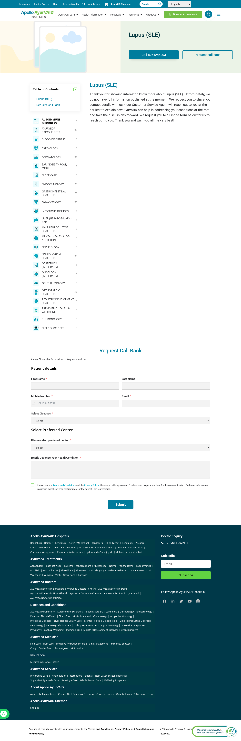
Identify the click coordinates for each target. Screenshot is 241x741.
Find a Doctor (41, 4)
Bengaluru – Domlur (41, 542)
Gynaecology (100, 616)
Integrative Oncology (121, 616)
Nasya (112, 565)
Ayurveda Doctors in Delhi (112, 588)
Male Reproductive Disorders (135, 620)
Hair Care (48, 643)
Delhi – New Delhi (40, 547)
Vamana (48, 575)
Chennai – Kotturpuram (70, 552)
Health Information (92, 14)
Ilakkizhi (68, 565)
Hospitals (115, 14)
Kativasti (82, 575)
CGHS (56, 661)
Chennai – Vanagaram (42, 552)
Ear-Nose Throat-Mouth (43, 616)
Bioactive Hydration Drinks (70, 643)
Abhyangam (36, 565)
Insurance (24, 4)
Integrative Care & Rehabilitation (81, 4)
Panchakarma (126, 565)
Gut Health (77, 648)
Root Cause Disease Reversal (111, 675)
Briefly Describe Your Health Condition (55, 457)
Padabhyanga (143, 565)
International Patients (81, 675)
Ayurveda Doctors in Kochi (81, 588)
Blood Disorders (94, 611)
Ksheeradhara (83, 565)
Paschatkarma (50, 570)
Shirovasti (81, 570)
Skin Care (35, 643)
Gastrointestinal (82, 616)
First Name (38, 378)
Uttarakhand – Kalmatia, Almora (96, 547)
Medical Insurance (40, 661)
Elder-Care (64, 616)
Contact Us (64, 694)
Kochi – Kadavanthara (64, 547)
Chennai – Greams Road (130, 547)
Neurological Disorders (58, 625)
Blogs (56, 4)
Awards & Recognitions (43, 694)
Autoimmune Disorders (70, 611)
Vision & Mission (136, 694)
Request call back (208, 55)
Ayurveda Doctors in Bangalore (47, 588)
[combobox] (34, 403)
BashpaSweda (53, 565)
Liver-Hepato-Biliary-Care (68, 620)
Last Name (128, 378)
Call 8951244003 (153, 55)
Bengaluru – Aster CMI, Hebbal (72, 542)
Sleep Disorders (129, 629)
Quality (120, 694)
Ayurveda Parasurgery (42, 611)
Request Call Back (48, 105)
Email (125, 396)
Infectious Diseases (40, 620)
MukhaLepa (100, 565)
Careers (101, 694)
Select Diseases (41, 413)
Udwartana (69, 575)
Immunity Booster (120, 643)
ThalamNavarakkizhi (139, 570)
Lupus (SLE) (44, 99)
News (111, 694)
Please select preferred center (50, 440)
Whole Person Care (91, 680)
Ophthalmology (109, 625)
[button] (75, 89)
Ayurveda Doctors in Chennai (85, 593)
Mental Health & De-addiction (100, 620)
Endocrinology (144, 611)
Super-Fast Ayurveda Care (45, 680)
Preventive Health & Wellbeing (47, 629)
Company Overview (83, 694)
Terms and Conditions (64, 485)
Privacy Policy (91, 485)
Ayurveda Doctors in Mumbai (46, 597)
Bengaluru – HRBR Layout (105, 542)
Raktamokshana (117, 570)
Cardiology (111, 611)
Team (150, 694)
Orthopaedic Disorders (86, 625)
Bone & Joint (62, 648)
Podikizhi (35, 570)
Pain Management (98, 643)
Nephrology (36, 625)
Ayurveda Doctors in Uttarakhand (48, 593)
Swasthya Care (69, 680)
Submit (120, 505)
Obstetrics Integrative (133, 625)
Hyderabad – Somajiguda (99, 552)
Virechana (35, 575)
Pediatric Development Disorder (100, 629)
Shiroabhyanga (97, 570)
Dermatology (127, 611)
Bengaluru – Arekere (133, 542)
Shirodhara (67, 570)
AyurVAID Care (66, 14)
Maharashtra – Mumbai (129, 552)
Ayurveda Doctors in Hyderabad (121, 593)
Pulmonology (73, 629)
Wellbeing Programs (115, 680)
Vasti (58, 575)
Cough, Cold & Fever (41, 648)
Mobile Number (40, 396)
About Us (151, 14)
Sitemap (34, 707)
